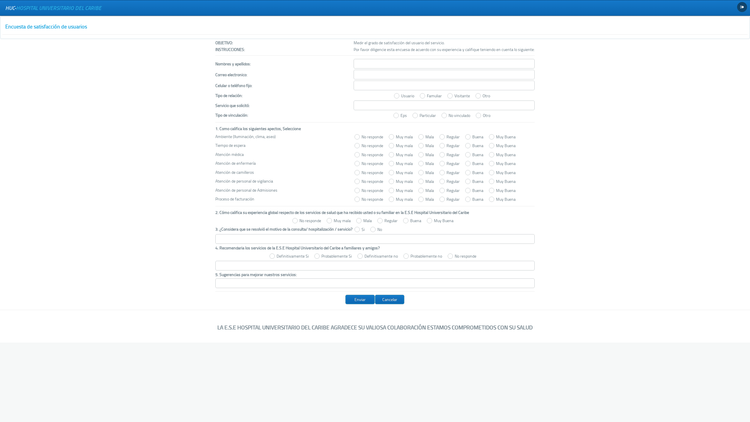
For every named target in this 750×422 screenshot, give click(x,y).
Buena (477, 136)
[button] (360, 299)
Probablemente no (426, 256)
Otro (486, 95)
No (379, 229)
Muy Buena (506, 136)
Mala (429, 136)
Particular (428, 115)
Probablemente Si (336, 256)
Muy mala (404, 136)
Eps (403, 115)
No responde (372, 136)
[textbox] (444, 64)
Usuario (407, 95)
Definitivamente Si (293, 256)
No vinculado (459, 115)
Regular (453, 136)
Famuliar (434, 95)
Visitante (462, 95)
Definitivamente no (381, 256)
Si (363, 229)
